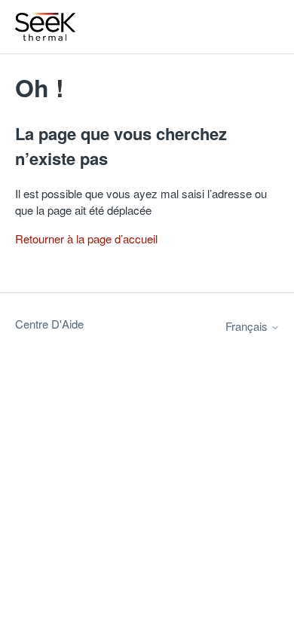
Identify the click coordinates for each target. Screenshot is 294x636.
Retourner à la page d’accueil (86, 238)
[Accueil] (46, 27)
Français (248, 326)
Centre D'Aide (49, 324)
